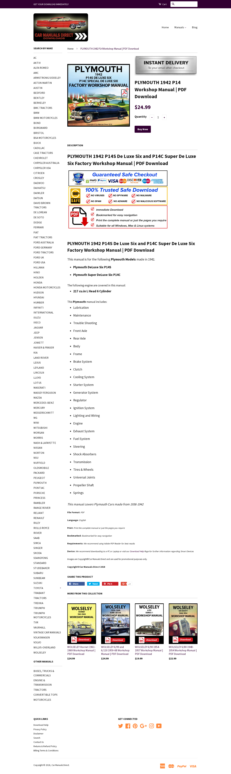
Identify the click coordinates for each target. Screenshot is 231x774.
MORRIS (38, 437)
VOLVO (37, 642)
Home (165, 27)
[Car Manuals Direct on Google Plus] (143, 725)
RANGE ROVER (41, 507)
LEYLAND (38, 367)
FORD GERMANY (42, 247)
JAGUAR (38, 327)
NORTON (38, 452)
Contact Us (38, 742)
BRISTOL (38, 133)
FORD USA (39, 262)
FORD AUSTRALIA (43, 242)
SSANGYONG (40, 558)
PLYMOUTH (40, 482)
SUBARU (38, 573)
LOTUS (37, 382)
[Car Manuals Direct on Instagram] (151, 725)
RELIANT (38, 513)
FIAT (36, 232)
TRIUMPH (39, 608)
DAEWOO (38, 183)
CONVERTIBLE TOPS (45, 694)
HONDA (37, 282)
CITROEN (38, 173)
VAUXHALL (39, 627)
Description (75, 145)
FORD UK (38, 257)
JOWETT (38, 342)
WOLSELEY (39, 652)
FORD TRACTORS (43, 252)
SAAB (36, 538)
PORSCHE (39, 493)
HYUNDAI (38, 297)
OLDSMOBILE (41, 468)
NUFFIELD (39, 462)
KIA (35, 352)
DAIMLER (38, 193)
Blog (195, 27)
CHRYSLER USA (42, 168)
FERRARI (38, 227)
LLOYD (37, 377)
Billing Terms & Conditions (45, 750)
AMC (36, 72)
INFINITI (38, 307)
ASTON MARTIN (42, 82)
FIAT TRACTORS (42, 237)
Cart (164, 4)
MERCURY (39, 407)
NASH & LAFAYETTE (44, 442)
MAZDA (37, 397)
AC (35, 57)
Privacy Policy (40, 729)
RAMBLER (39, 503)
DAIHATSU (39, 188)
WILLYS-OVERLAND (44, 647)
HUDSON (38, 292)
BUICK (37, 143)
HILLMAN (38, 267)
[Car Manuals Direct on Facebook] (127, 725)
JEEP (36, 332)
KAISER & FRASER (43, 347)
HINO (36, 272)
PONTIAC (38, 487)
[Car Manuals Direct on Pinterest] (135, 725)
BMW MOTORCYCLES (45, 117)
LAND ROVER (41, 357)
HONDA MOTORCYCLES (46, 287)
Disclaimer (38, 733)
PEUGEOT (39, 477)
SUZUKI (37, 583)
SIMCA (37, 543)
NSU (35, 457)
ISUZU (37, 317)
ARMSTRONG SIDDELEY (47, 77)
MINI (36, 422)
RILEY (36, 523)
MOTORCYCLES (42, 699)
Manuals (179, 27)
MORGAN (38, 432)
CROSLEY (38, 178)
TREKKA (38, 603)
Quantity (141, 116)
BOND (37, 123)
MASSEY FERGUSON (44, 392)
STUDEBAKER (41, 568)
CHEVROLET (40, 158)
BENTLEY (38, 98)
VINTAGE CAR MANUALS (47, 632)
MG (35, 417)
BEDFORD (39, 92)
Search (36, 737)
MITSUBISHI (40, 427)
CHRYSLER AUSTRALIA (46, 163)
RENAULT (38, 518)
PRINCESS (39, 497)
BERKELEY (39, 102)
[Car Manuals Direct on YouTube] (159, 725)
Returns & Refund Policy (45, 746)
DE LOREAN (40, 212)
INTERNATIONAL (43, 312)
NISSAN (37, 447)
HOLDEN (38, 277)
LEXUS (37, 362)
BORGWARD (40, 127)
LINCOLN (38, 372)
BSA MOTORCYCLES (44, 137)
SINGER (37, 548)
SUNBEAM (39, 578)
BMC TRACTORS (42, 108)
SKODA (37, 553)
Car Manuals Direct (60, 765)
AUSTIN (37, 88)
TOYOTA (38, 588)
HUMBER (38, 302)
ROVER (37, 533)
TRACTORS (40, 598)
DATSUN (38, 198)
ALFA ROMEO (41, 67)
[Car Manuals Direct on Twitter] (120, 725)
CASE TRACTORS (43, 153)
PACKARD (39, 472)
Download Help (41, 725)
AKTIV (37, 62)
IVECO (37, 322)
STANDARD (39, 563)
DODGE (37, 222)
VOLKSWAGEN (41, 637)
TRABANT (39, 593)
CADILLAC (39, 148)
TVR (35, 622)
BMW (36, 112)
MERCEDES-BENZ (43, 402)
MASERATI (39, 387)
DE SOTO (38, 217)
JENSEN (38, 337)
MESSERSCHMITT (43, 412)
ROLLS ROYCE (41, 528)
